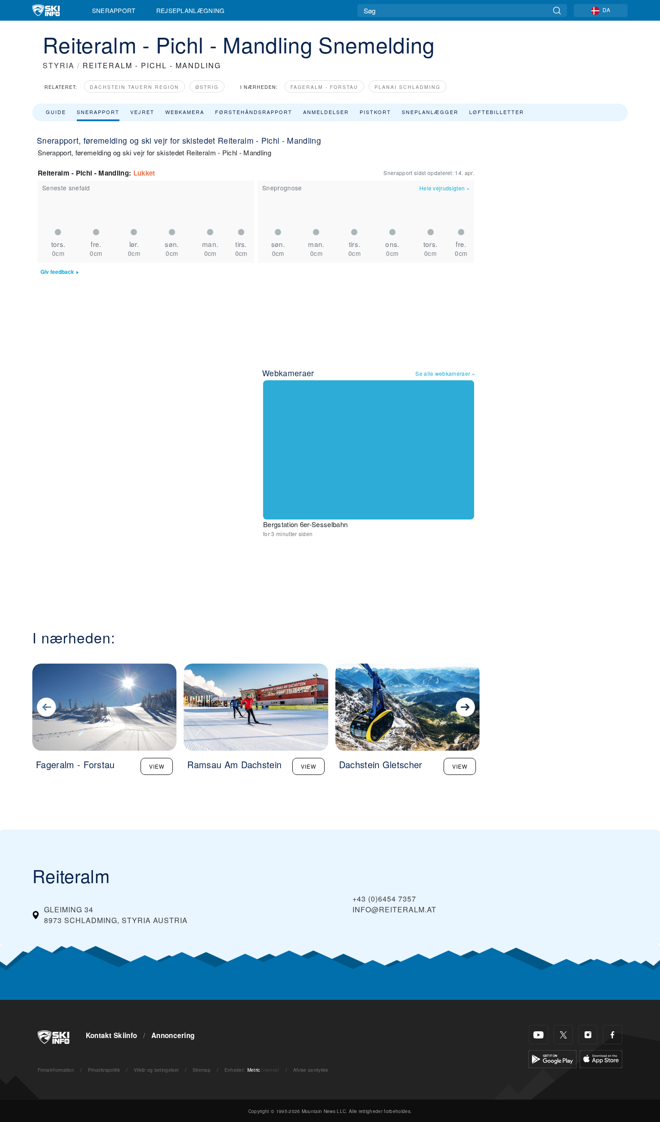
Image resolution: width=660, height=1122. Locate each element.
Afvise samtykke (311, 1069)
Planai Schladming (407, 87)
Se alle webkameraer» (445, 373)
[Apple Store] (601, 1058)
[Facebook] (612, 1034)
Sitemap (202, 1069)
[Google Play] (552, 1058)
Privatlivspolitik (104, 1069)
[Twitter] (563, 1034)
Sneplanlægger (430, 111)
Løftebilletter (496, 111)
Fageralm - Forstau (324, 87)
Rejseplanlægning (190, 10)
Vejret (142, 111)
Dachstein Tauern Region (134, 87)
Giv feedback (57, 272)
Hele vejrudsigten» (444, 188)
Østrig (207, 87)
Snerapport (114, 10)
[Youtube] (538, 1034)
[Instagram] (588, 1034)
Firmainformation (56, 1069)
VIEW (156, 766)
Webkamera (184, 111)
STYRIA (59, 65)
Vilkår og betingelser (156, 1069)
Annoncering (173, 1035)
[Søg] (557, 10)
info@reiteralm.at (394, 909)
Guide (56, 111)
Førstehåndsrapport (253, 111)
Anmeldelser (326, 111)
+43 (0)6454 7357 (384, 898)
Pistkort (375, 111)
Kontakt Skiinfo (111, 1035)
